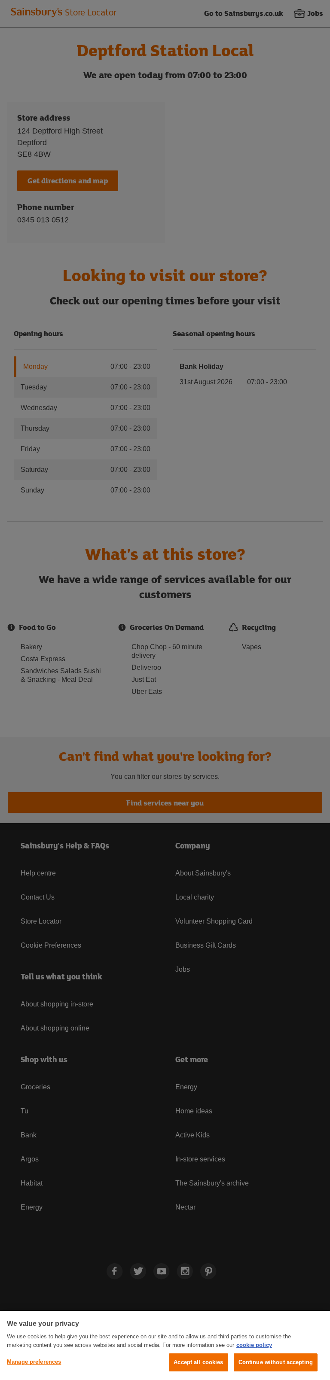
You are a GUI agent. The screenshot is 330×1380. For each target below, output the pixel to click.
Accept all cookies (198, 1362)
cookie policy (254, 1345)
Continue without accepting (275, 1362)
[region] (165, 1345)
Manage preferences (34, 1362)
